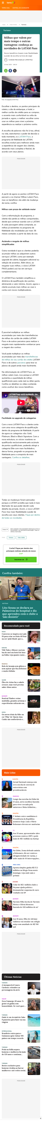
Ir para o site (11, 3)
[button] (3, 3)
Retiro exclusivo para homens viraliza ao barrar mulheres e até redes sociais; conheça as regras (14, 1068)
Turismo (23, 25)
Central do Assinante (20, 8)
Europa (4, 648)
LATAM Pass (25, 136)
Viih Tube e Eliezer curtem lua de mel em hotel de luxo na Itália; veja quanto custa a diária (14, 652)
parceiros (21, 362)
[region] (21, 1125)
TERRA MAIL (6, 8)
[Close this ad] (40, 1118)
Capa (4, 25)
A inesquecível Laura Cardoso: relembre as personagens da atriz (11, 987)
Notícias (5, 603)
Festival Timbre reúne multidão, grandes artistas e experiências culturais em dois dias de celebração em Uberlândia (14, 700)
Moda (4, 632)
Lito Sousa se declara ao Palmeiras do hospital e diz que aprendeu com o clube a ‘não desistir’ (20, 612)
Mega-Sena (16, 865)
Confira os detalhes (20, 457)
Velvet (4, 999)
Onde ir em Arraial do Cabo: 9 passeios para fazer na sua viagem (13, 1019)
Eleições (15, 779)
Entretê (4, 696)
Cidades (15, 882)
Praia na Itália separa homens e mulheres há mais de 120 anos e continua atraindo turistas (14, 1052)
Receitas (5, 664)
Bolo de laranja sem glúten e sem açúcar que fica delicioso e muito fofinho (14, 668)
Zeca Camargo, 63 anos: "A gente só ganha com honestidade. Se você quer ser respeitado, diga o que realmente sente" (13, 1003)
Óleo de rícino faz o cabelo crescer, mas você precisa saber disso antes (13, 684)
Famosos (16, 796)
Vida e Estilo (13, 25)
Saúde (4, 680)
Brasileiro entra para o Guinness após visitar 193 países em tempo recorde (13, 1035)
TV (14, 830)
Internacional (7, 1031)
